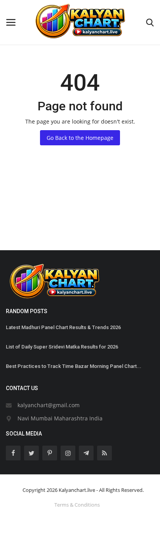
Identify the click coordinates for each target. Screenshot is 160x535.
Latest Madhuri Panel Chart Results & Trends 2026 (63, 327)
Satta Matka (21, 222)
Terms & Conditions (77, 504)
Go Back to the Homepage (80, 137)
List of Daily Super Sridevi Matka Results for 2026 (62, 347)
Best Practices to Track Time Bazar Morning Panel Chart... (73, 366)
